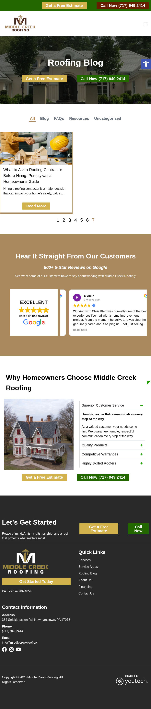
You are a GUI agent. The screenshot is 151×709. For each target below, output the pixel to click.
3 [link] (69, 220)
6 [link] (87, 220)
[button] (146, 64)
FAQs (59, 118)
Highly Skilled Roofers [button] (99, 463)
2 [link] (64, 220)
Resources (79, 118)
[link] (64, 5)
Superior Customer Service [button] (103, 405)
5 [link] (81, 220)
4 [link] (75, 220)
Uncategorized (107, 118)
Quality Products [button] (95, 445)
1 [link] (58, 220)
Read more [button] (73, 329)
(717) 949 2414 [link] (12, 631)
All (32, 118)
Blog (44, 118)
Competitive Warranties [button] (100, 454)
